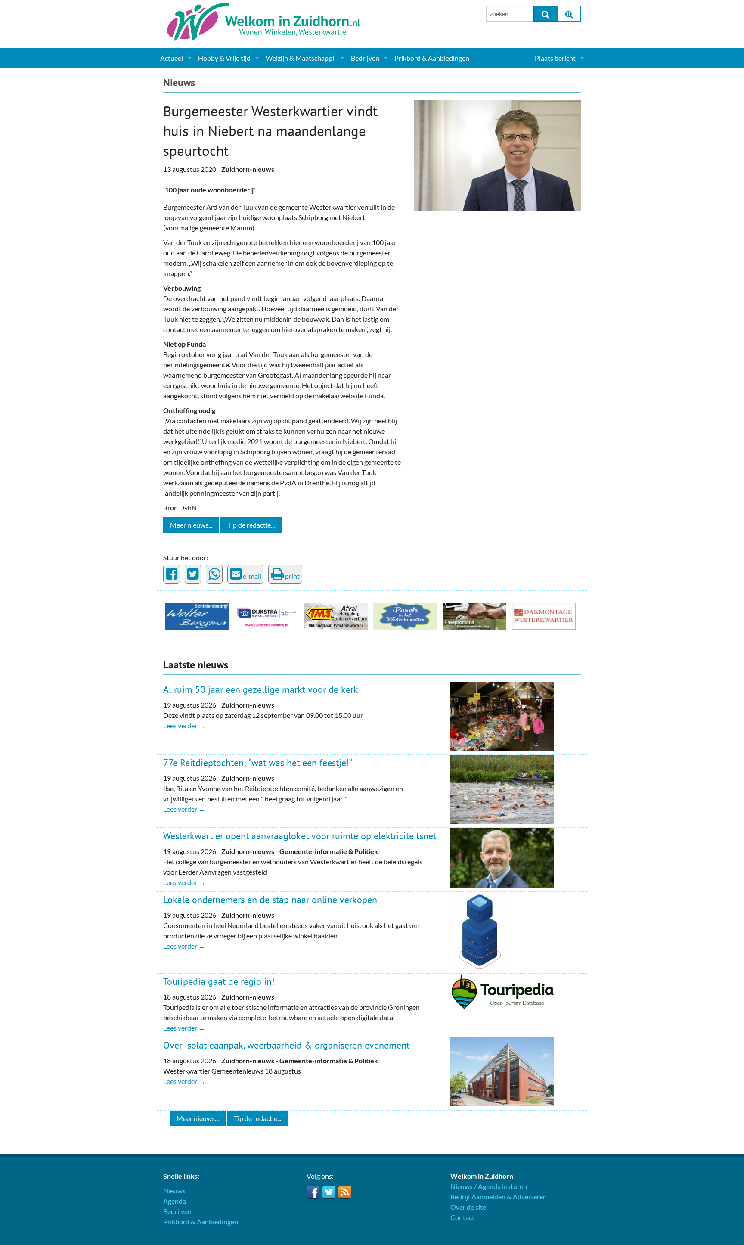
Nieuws (179, 82)
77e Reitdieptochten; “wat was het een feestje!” (257, 763)
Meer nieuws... (191, 525)
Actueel (171, 58)
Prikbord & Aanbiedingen (431, 58)
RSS (344, 1192)
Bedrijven (365, 58)
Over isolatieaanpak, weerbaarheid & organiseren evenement (286, 1045)
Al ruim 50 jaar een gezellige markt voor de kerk (260, 689)
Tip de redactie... (251, 525)
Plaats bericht (555, 58)
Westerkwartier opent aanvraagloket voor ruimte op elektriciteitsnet (299, 836)
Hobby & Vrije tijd (224, 58)
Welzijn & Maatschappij (301, 58)
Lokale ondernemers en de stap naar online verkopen (270, 900)
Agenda (174, 1201)
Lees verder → (184, 725)
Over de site (468, 1207)
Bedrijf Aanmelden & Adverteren (498, 1196)
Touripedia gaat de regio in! (219, 981)
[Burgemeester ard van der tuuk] (497, 154)
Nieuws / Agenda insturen (488, 1186)
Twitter (328, 1192)
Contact (462, 1217)
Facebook (313, 1192)
